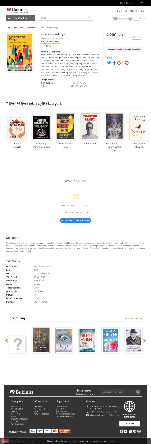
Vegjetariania (18, 356)
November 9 (110, 356)
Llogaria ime (62, 402)
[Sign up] (138, 392)
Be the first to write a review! (76, 220)
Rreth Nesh (38, 406)
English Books (17, 409)
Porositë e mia (61, 406)
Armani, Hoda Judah (54, 38)
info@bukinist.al (113, 415)
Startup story (89, 143)
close (5, 441)
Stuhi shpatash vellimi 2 (41, 357)
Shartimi (133, 356)
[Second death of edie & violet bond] (114, 126)
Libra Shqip (15, 406)
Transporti (37, 411)
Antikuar (14, 421)
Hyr (141, 2)
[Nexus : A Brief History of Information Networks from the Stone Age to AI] (138, 126)
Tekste (14, 411)
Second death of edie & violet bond (114, 147)
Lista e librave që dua (64, 416)
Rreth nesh (122, 11)
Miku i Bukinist (39, 409)
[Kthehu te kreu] (9, 28)
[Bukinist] (17, 10)
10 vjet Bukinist (17, 424)
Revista (14, 416)
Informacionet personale (65, 414)
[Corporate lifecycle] (17, 126)
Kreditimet (60, 409)
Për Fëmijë (15, 414)
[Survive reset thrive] (65, 126)
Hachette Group (78, 83)
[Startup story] (90, 126)
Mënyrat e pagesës (41, 414)
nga (42, 38)
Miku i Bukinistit (137, 11)
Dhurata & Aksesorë (19, 419)
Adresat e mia (61, 411)
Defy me (64, 356)
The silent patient (87, 357)
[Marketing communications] (41, 126)
